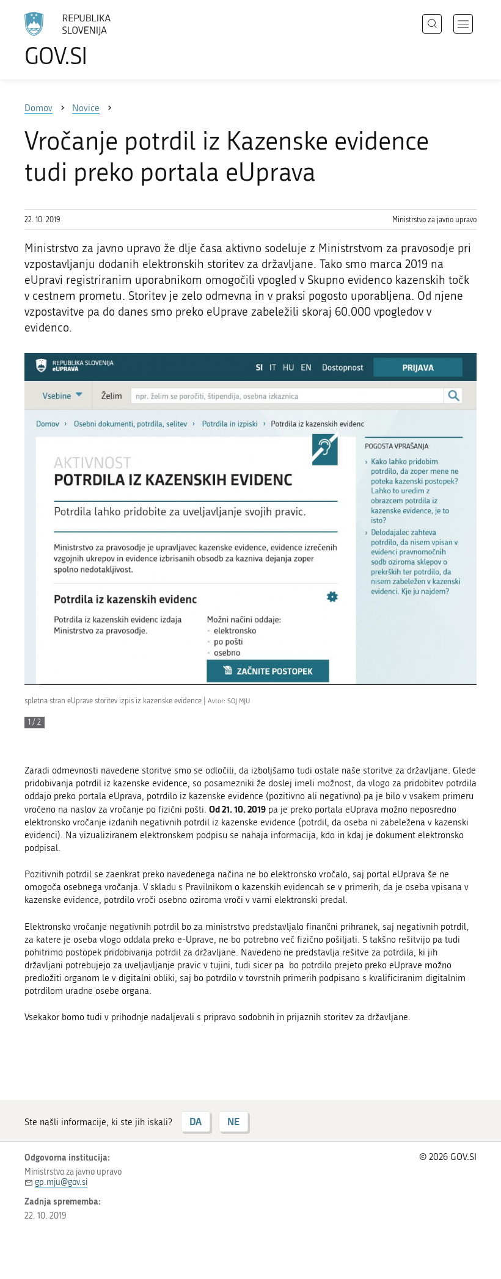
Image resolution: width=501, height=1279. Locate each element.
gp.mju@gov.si (61, 1182)
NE (233, 1121)
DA (195, 1121)
